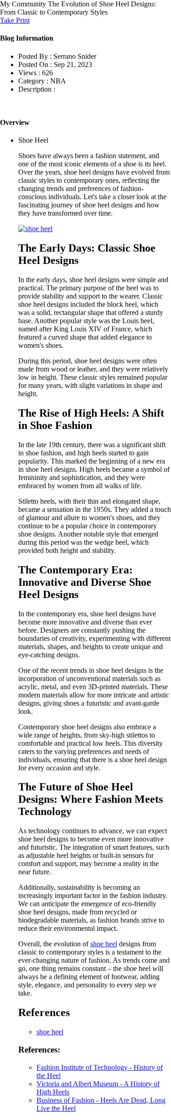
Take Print (15, 20)
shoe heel (103, 944)
